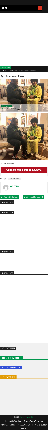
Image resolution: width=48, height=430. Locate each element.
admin (3, 109)
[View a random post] (3, 8)
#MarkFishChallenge (11, 197)
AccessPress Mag (36, 421)
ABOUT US (25, 428)
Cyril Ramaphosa (14, 179)
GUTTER (44, 425)
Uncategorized (14, 71)
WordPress (18, 421)
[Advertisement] (24, 38)
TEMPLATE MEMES (8, 425)
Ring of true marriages (32, 197)
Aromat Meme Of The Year (28, 425)
